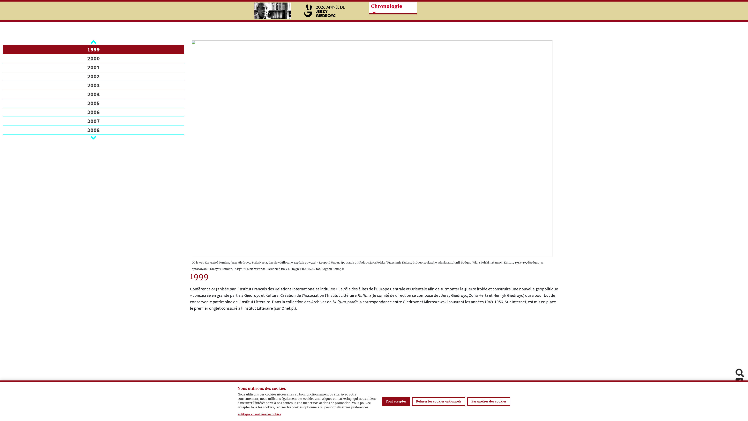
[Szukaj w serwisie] (740, 373)
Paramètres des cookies (488, 401)
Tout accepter (396, 401)
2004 (93, 94)
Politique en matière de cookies (259, 414)
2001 (93, 67)
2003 (93, 85)
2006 (93, 112)
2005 (93, 103)
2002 (93, 76)
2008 (93, 130)
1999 (93, 49)
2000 (93, 58)
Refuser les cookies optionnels (438, 401)
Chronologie (386, 6)
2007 (93, 121)
